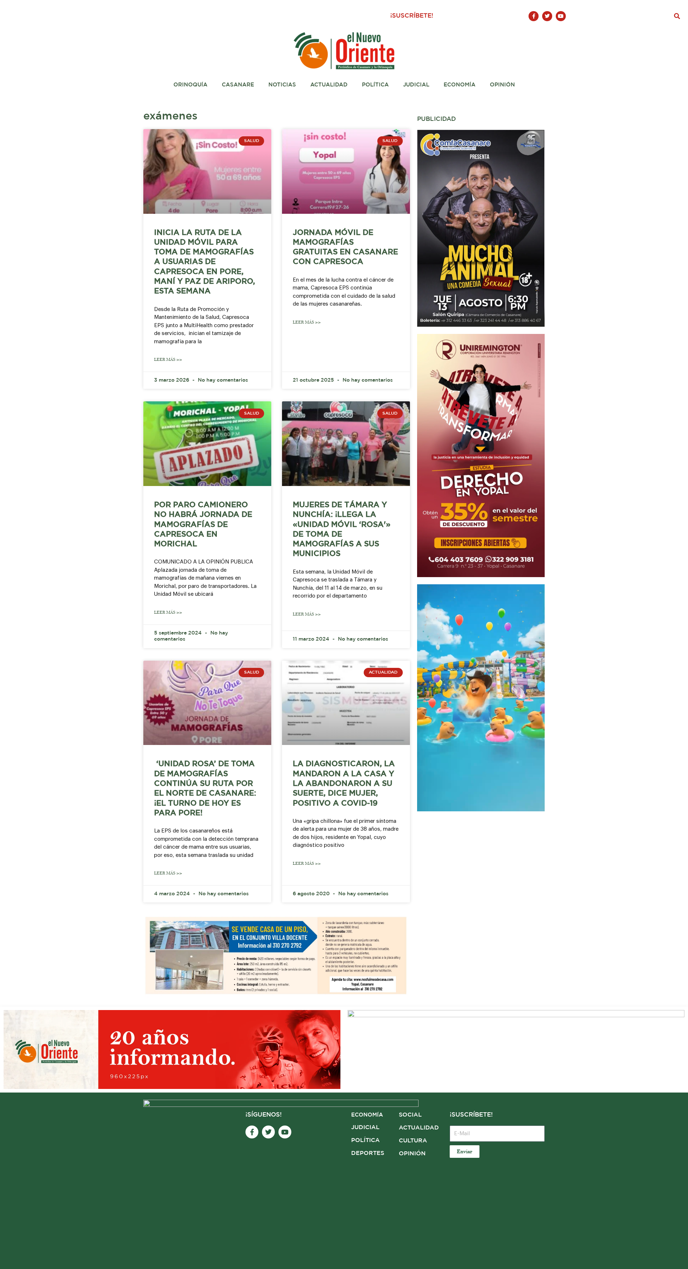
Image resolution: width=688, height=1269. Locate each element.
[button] (677, 16)
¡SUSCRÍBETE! (411, 16)
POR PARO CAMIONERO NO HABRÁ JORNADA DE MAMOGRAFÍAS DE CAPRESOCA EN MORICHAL (203, 524)
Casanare (238, 84)
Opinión (502, 84)
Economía (460, 84)
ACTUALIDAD (419, 1128)
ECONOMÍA (367, 1115)
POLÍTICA (365, 1140)
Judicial (416, 84)
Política (375, 84)
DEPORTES (367, 1153)
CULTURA (413, 1140)
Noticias (282, 84)
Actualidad (329, 84)
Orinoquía (190, 84)
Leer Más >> (168, 359)
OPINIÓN (412, 1153)
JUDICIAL (365, 1127)
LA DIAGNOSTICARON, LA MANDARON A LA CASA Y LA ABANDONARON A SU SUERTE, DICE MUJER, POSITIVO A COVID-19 (344, 783)
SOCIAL (410, 1115)
